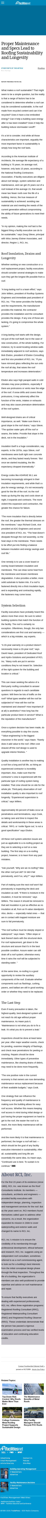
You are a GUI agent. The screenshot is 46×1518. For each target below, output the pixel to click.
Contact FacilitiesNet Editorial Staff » (31, 1366)
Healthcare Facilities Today (10, 1502)
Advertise (14, 1475)
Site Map (26, 1463)
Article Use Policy (38, 1369)
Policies (26, 1461)
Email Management (8, 1461)
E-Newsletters (16, 1472)
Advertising (5, 1458)
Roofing (41, 68)
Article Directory (7, 1463)
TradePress (15, 1510)
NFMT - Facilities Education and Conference (16, 1503)
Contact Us (27, 1458)
